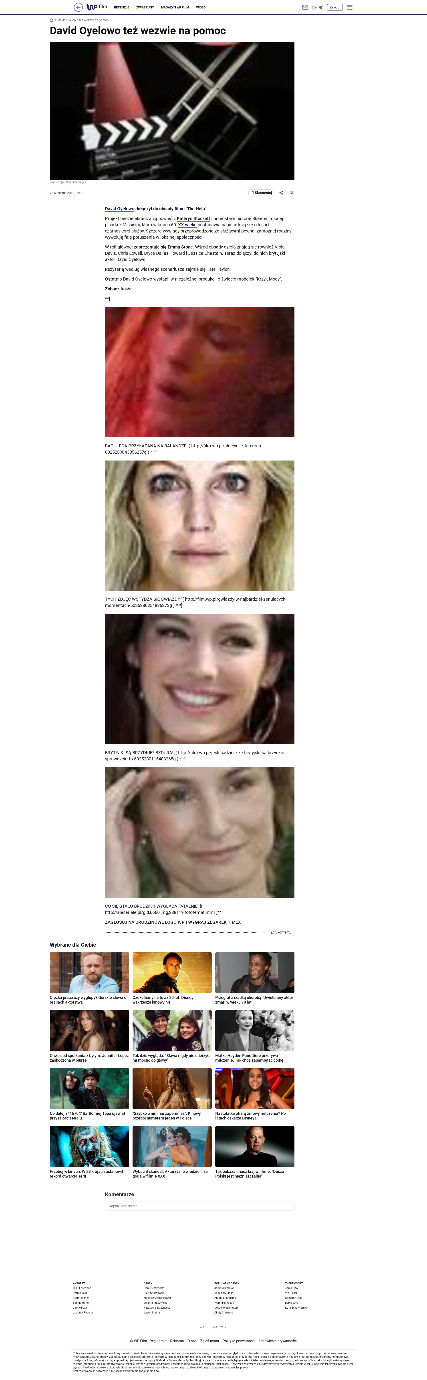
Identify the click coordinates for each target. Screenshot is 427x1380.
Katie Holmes (81, 1297)
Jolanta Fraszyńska (155, 1302)
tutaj (156, 1371)
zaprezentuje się (150, 247)
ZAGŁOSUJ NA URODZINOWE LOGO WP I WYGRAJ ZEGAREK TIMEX (173, 922)
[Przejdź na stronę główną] (78, 10)
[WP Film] (100, 7)
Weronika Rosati (224, 1302)
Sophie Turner (81, 1302)
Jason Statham (153, 1312)
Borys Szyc (291, 1302)
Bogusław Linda (224, 1293)
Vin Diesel (291, 1293)
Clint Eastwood (82, 1288)
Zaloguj (335, 7)
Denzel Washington (226, 1307)
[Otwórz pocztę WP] (305, 7)
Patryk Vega (80, 1293)
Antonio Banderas (225, 1297)
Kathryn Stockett (193, 218)
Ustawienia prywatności (277, 1341)
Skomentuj (263, 193)
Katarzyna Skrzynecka (157, 1307)
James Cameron (224, 1288)
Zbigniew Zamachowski (158, 1297)
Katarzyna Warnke (296, 1307)
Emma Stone (180, 247)
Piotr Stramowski (154, 1293)
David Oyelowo (119, 208)
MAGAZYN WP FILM (175, 7)
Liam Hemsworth (154, 1288)
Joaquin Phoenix (83, 1312)
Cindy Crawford (223, 1312)
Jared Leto (291, 1288)
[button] (317, 7)
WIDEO (201, 7)
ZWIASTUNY (145, 7)
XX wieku (187, 224)
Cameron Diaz (293, 1297)
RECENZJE (121, 7)
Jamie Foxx (80, 1307)
